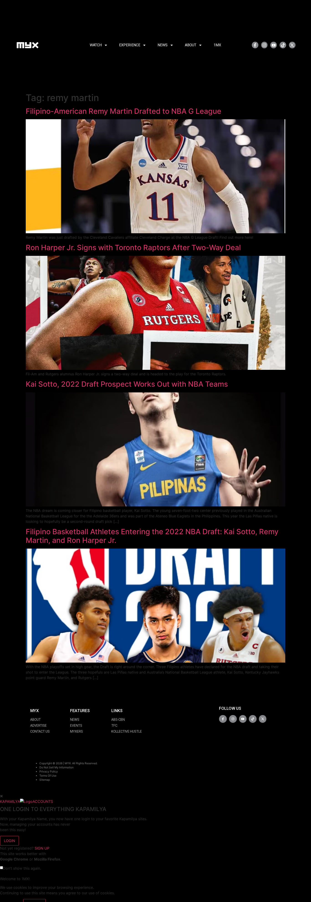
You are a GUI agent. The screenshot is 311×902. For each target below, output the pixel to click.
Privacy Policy (48, 771)
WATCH (96, 45)
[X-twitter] (292, 45)
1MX (217, 45)
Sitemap (44, 779)
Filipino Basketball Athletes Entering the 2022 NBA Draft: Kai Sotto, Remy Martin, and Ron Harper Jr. (152, 536)
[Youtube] (273, 45)
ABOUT (190, 45)
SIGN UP (42, 848)
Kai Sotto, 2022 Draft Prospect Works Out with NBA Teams (127, 384)
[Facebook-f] (255, 45)
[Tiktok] (283, 45)
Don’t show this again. (22, 868)
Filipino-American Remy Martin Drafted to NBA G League (123, 111)
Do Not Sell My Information (56, 767)
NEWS (163, 45)
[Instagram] (264, 45)
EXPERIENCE (129, 45)
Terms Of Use (47, 775)
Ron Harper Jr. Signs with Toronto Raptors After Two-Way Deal (133, 247)
